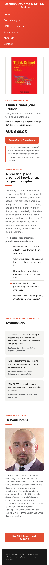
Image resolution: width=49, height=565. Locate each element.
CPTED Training (12, 26)
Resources (9, 32)
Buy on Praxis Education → (22, 140)
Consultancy (11, 20)
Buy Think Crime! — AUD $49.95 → (24, 537)
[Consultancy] (19, 20)
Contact (8, 43)
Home (7, 14)
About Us (9, 37)
